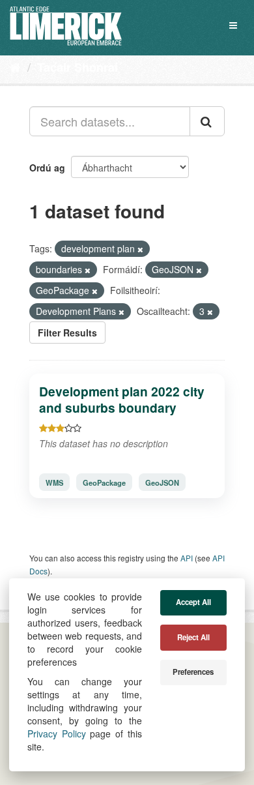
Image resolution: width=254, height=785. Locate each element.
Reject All (193, 637)
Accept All (193, 602)
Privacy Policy (56, 733)
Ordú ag (47, 167)
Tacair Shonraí (77, 67)
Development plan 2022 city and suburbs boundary (122, 399)
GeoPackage (104, 482)
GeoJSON (162, 482)
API (186, 557)
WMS (54, 482)
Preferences (193, 671)
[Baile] (15, 66)
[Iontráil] (207, 121)
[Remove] (140, 249)
